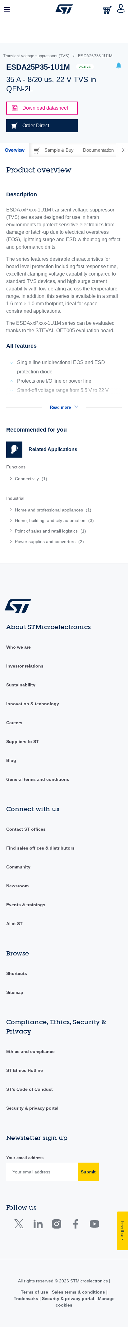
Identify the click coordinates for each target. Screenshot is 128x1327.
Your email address (24, 1157)
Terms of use (35, 1292)
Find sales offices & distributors (40, 848)
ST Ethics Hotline (24, 1070)
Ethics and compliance (30, 1051)
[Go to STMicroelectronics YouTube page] (94, 1225)
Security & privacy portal (32, 1108)
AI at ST (14, 923)
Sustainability (20, 684)
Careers (14, 722)
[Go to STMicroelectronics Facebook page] (75, 1225)
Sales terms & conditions (78, 1292)
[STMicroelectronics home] (64, 9)
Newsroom (17, 885)
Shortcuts (16, 973)
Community (18, 866)
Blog (11, 760)
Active (85, 66)
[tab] (14, 150)
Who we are (18, 647)
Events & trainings (25, 904)
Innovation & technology (32, 703)
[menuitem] (51, 478)
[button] (7, 9)
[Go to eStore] (108, 9)
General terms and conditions (37, 779)
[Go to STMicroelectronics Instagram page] (56, 1225)
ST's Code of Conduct (29, 1089)
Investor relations (24, 666)
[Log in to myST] (121, 9)
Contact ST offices (26, 829)
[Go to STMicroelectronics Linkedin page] (37, 1225)
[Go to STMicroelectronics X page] (20, 1225)
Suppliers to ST (22, 741)
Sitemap (14, 992)
